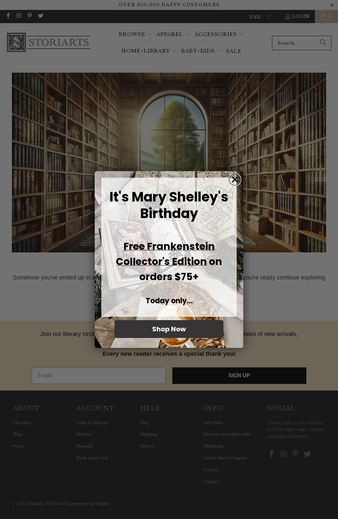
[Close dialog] (235, 179)
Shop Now (169, 329)
